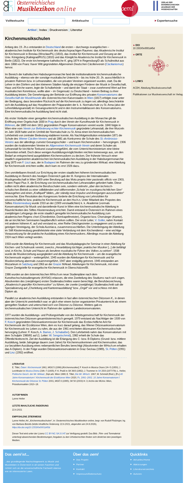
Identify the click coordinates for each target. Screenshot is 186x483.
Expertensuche (167, 20)
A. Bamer (45, 332)
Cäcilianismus (114, 64)
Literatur (76, 29)
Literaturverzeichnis (143, 469)
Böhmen (10, 125)
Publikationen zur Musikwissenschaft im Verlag (158, 94)
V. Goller (100, 220)
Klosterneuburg (22, 203)
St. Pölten (111, 349)
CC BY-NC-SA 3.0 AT (55, 433)
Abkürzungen (140, 464)
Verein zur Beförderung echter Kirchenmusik (49, 128)
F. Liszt (26, 162)
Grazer (57, 264)
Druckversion (59, 29)
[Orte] (158, 74)
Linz (12, 352)
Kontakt (80, 469)
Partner (80, 464)
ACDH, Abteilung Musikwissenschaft (152, 87)
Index (43, 29)
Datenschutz (95, 473)
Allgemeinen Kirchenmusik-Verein (70, 145)
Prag (51, 121)
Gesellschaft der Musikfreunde (23, 97)
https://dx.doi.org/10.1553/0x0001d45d (31, 427)
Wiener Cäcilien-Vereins (33, 138)
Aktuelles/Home (141, 459)
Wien (90, 97)
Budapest (50, 162)
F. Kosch (10, 322)
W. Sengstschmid (59, 335)
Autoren (137, 473)
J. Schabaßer (60, 332)
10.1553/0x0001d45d (144, 48)
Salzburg (27, 264)
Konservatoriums (107, 94)
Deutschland (53, 47)
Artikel (32, 29)
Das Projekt (82, 459)
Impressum (82, 473)
